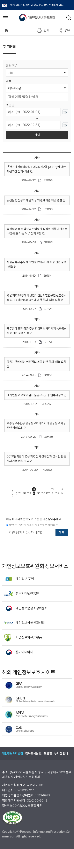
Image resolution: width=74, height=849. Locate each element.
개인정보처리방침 (12, 753)
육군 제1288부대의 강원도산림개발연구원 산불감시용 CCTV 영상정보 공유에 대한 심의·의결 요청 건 (36, 298)
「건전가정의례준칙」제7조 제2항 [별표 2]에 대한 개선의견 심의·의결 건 (36, 169)
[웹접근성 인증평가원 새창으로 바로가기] (37, 818)
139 (57, 493)
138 (52, 489)
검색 (8, 81)
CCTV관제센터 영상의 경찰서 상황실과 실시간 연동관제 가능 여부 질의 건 (36, 459)
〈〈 (11, 493)
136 (43, 493)
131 (19, 493)
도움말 (48, 753)
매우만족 (13, 524)
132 (24, 493)
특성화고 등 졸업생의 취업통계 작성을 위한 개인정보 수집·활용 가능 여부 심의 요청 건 (37, 231)
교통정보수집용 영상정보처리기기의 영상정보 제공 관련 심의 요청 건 (36, 425)
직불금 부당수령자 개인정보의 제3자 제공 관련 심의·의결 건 (36, 264)
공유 (67, 30)
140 (62, 489)
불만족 (40, 524)
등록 (61, 532)
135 (38, 493)
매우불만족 (52, 524)
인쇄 (46, 30)
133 (29, 493)
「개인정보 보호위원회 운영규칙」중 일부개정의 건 (37, 395)
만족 (23, 524)
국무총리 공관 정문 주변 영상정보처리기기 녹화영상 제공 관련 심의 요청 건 (37, 331)
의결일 (10, 105)
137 (48, 493)
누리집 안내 (61, 753)
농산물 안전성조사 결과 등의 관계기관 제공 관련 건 (36, 200)
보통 (31, 524)
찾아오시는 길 (33, 753)
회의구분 (11, 66)
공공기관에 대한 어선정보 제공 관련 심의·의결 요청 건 (36, 364)
